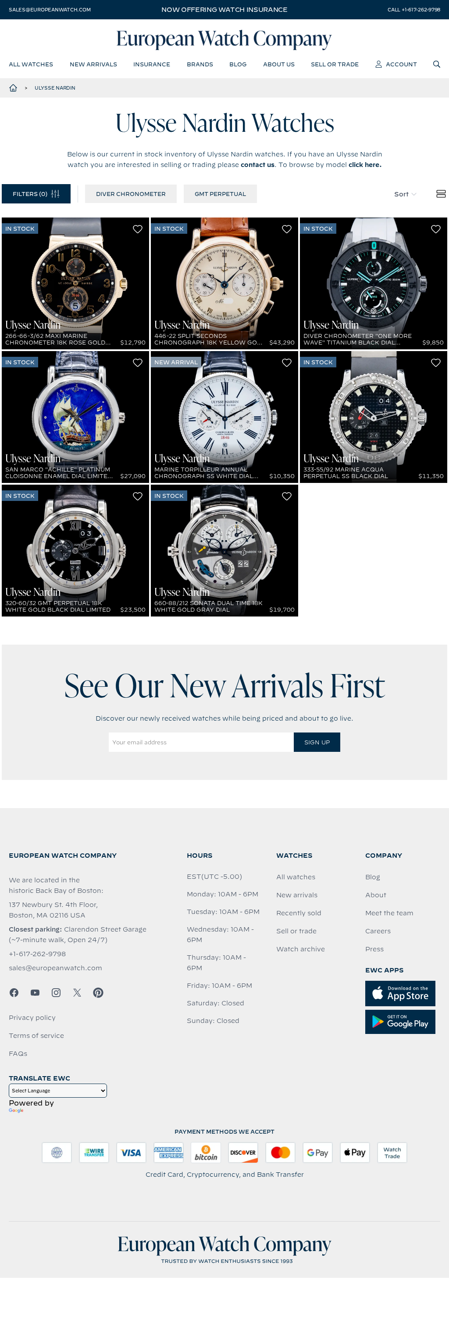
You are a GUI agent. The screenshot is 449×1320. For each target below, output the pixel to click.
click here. (365, 164)
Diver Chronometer (131, 194)
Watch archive (300, 949)
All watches (295, 877)
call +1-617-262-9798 (414, 9)
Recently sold (298, 913)
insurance (151, 64)
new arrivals (93, 64)
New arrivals (296, 895)
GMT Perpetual (220, 194)
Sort (401, 194)
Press (374, 949)
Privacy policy (32, 1017)
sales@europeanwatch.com (49, 9)
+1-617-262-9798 (37, 953)
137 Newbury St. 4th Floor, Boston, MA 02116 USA (53, 910)
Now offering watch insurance (224, 9)
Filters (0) (30, 194)
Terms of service (36, 1035)
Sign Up (317, 742)
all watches (31, 64)
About (375, 895)
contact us (257, 164)
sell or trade (335, 64)
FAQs (18, 1053)
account (401, 64)
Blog (372, 877)
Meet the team (389, 913)
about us (279, 64)
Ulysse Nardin (55, 88)
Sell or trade (296, 931)
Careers (378, 931)
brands (200, 64)
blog (237, 64)
